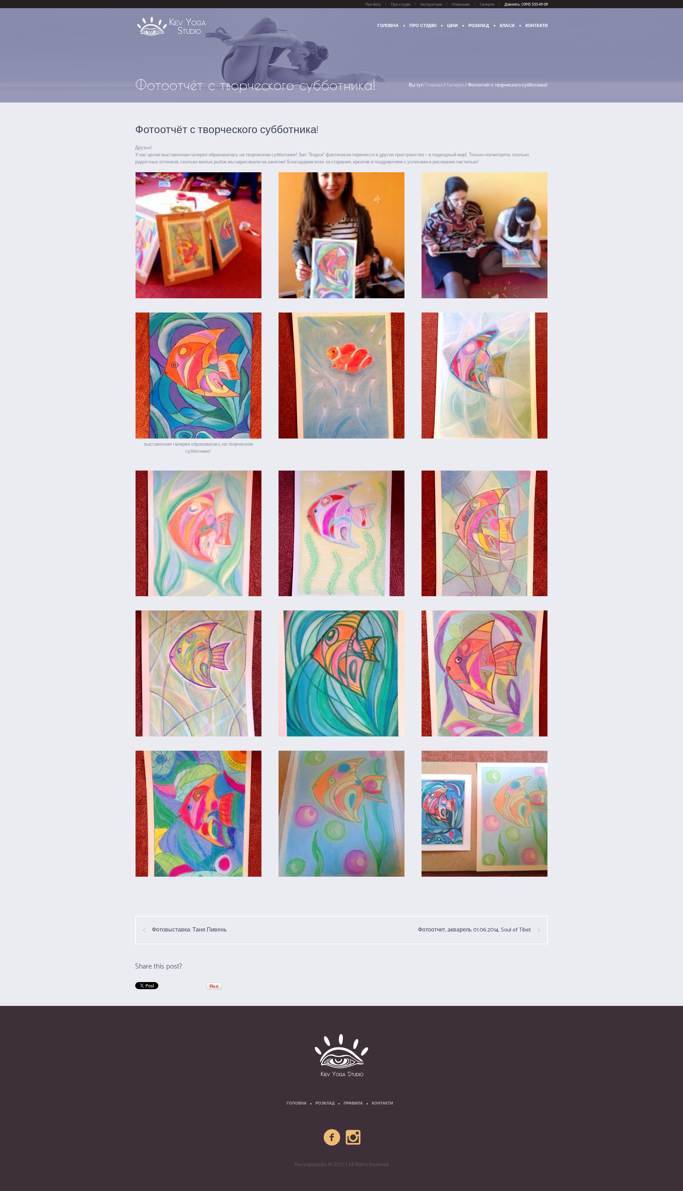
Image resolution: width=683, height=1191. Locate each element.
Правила (353, 1104)
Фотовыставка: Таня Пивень (189, 930)
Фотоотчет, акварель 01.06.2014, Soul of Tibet (474, 930)
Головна (297, 1104)
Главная (434, 85)
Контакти (382, 1104)
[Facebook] (332, 1138)
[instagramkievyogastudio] (353, 1138)
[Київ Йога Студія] (341, 1056)
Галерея (455, 85)
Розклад (325, 1104)
